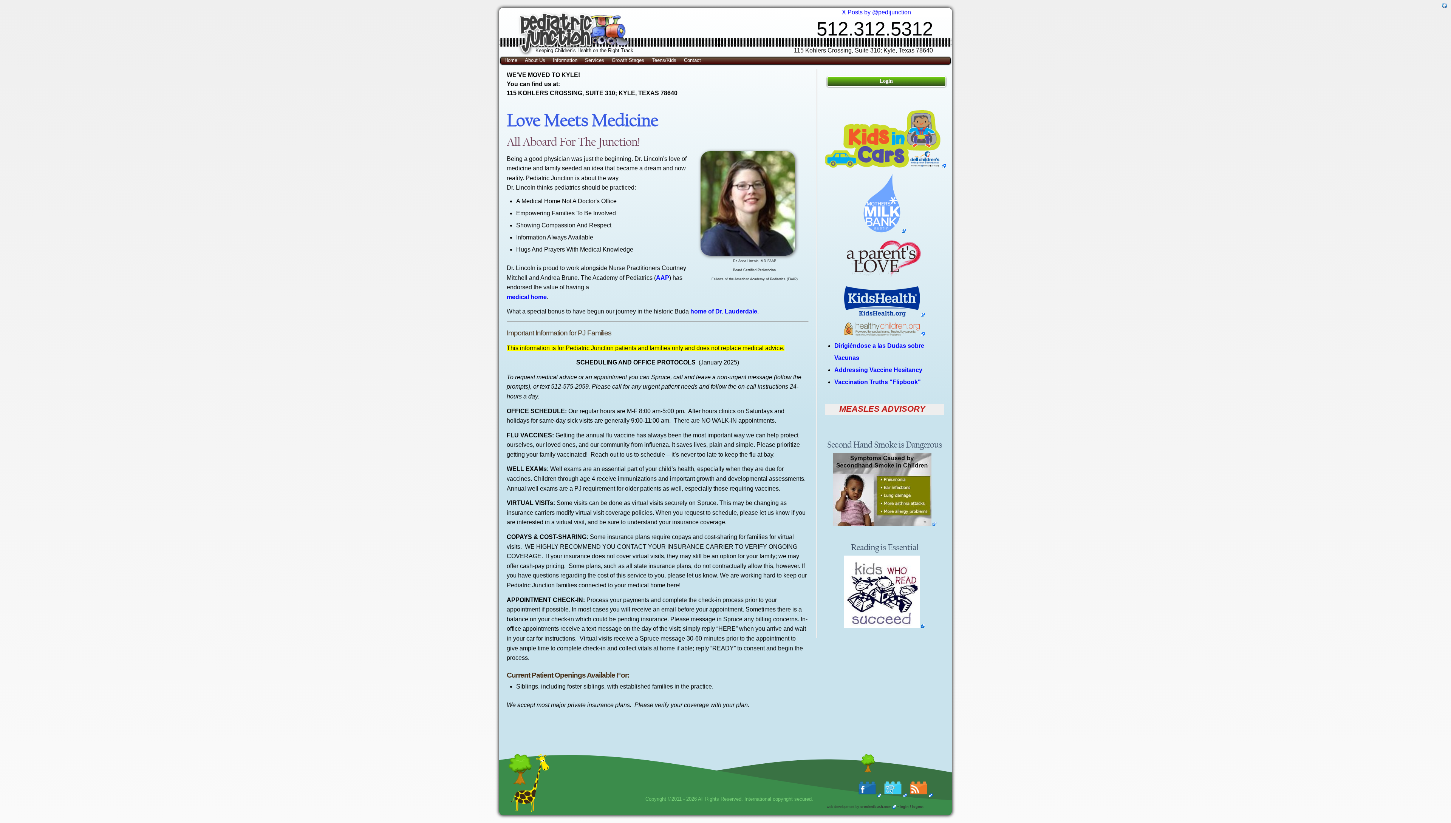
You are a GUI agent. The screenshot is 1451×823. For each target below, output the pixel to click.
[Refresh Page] (1445, 6)
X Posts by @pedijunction (876, 12)
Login (886, 81)
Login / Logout (912, 807)
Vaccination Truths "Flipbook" (877, 382)
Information (565, 60)
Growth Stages (628, 60)
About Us (535, 60)
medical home (527, 297)
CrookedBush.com (875, 807)
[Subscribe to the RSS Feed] (921, 795)
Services (594, 60)
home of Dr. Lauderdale (723, 311)
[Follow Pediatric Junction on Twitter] (895, 795)
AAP (662, 278)
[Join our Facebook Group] (869, 795)
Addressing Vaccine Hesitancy (878, 370)
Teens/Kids (664, 60)
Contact (692, 60)
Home (510, 60)
